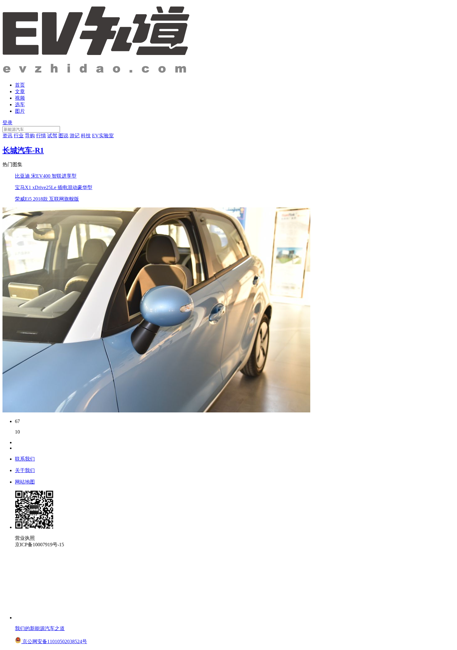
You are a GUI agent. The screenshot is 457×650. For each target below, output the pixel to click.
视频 (20, 98)
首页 (20, 85)
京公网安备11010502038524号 (54, 641)
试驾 (52, 135)
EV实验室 (103, 135)
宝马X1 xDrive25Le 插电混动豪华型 (53, 187)
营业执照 (25, 538)
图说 (63, 135)
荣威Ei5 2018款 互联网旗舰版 (47, 199)
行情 (41, 135)
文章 (20, 91)
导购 (30, 135)
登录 (7, 122)
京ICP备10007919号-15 (39, 544)
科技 (86, 135)
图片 (20, 111)
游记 (75, 135)
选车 (20, 104)
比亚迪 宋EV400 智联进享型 (45, 176)
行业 (19, 135)
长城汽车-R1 (23, 150)
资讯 (7, 135)
